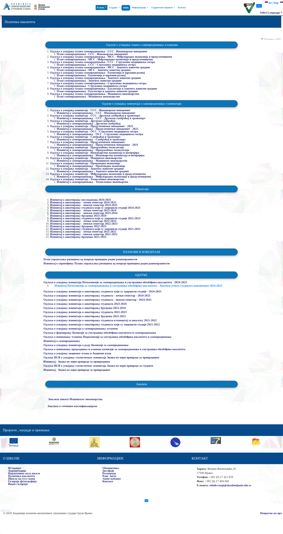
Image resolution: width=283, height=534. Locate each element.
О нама (101, 7)
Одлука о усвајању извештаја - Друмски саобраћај (82, 120)
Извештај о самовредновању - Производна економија (91, 165)
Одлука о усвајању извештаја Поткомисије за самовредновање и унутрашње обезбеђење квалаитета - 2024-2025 (115, 282)
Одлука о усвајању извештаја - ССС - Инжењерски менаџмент (90, 110)
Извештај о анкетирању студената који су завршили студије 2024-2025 (95, 207)
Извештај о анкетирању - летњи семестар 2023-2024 (83, 210)
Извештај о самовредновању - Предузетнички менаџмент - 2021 (97, 144)
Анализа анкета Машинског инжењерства (75, 399)
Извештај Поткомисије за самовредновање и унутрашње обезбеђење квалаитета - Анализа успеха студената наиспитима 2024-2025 (138, 285)
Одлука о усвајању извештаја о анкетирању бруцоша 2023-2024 (84, 307)
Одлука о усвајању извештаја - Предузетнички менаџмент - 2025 (91, 126)
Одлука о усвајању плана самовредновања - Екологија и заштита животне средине (103, 88)
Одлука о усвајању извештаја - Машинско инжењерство (86, 158)
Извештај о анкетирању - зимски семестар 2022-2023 (84, 223)
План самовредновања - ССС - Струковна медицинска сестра (96, 64)
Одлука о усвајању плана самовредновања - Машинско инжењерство (94, 93)
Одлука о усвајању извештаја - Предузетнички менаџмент (87, 142)
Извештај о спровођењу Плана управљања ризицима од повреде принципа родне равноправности (106, 263)
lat (270, 2)
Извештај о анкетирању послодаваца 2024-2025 (81, 199)
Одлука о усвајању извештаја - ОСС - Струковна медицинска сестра (94, 131)
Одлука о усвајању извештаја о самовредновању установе (80, 328)
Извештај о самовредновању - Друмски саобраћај (88, 123)
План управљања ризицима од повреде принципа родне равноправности (90, 259)
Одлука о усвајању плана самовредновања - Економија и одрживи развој (97, 72)
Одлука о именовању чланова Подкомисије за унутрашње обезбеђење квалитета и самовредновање (107, 336)
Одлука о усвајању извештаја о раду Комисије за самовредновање (85, 345)
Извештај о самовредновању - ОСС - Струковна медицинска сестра (100, 134)
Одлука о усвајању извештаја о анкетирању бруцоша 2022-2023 (84, 316)
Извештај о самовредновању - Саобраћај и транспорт (91, 139)
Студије (113, 7)
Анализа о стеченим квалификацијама (72, 406)
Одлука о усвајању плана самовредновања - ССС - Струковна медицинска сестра (102, 62)
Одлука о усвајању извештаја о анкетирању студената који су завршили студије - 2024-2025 (102, 291)
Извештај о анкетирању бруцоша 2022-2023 (78, 226)
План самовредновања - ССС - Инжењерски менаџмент (92, 54)
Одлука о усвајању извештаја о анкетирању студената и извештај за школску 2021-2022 (100, 320)
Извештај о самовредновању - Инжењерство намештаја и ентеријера (100, 155)
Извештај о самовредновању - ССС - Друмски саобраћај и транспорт (101, 118)
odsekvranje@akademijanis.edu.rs (230, 485)
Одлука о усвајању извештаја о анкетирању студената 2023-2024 (85, 303)
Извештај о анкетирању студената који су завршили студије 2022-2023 (95, 218)
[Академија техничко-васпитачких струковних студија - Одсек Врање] (16, 7)
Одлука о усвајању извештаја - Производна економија (85, 163)
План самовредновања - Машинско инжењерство (88, 96)
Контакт (182, 7)
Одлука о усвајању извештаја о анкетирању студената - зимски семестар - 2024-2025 (97, 299)
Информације (139, 7)
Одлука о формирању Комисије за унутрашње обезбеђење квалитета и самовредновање (99, 332)
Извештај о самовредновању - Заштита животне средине (93, 171)
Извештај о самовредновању (61, 340)
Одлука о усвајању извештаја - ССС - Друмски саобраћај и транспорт (95, 115)
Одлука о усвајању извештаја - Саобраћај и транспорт (85, 136)
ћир (277, 2)
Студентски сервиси (162, 7)
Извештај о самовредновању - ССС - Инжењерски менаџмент (96, 112)
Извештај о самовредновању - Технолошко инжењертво (92, 181)
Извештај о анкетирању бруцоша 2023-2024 (78, 215)
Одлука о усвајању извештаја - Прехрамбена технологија (87, 147)
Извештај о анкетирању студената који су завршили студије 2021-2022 (95, 228)
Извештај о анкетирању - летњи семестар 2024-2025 (83, 202)
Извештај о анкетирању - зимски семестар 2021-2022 (84, 234)
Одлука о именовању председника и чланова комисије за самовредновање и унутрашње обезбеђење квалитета (114, 349)
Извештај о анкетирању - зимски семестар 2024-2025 (84, 205)
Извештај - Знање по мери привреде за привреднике (76, 361)
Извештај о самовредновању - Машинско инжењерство (92, 160)
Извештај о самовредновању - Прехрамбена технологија (93, 150)
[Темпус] (13, 441)
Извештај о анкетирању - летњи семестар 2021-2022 (83, 231)
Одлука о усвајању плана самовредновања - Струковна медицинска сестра (98, 83)
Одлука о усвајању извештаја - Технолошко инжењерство (87, 179)
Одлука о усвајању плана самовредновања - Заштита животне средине (95, 77)
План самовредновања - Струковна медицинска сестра (92, 85)
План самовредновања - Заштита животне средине (89, 80)
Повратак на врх (271, 513)
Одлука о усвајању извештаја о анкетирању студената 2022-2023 (85, 312)
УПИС (126, 8)
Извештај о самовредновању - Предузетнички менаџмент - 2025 (97, 128)
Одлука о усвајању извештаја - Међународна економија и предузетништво (98, 173)
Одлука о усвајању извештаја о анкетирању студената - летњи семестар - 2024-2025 (97, 295)
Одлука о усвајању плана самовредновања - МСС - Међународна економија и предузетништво (111, 56)
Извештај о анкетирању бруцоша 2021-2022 (78, 236)
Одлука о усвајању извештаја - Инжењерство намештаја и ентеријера (94, 152)
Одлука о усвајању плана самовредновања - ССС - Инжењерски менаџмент (98, 51)
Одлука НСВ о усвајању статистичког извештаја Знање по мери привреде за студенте (98, 365)
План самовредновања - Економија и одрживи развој (91, 75)
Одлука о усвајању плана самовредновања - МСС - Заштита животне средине (100, 67)
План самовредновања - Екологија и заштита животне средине (97, 91)
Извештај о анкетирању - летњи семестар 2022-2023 (83, 220)
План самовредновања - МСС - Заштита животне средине (94, 70)
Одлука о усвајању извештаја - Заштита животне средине (87, 168)
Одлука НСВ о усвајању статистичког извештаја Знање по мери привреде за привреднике (101, 357)
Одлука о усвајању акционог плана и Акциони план (77, 353)
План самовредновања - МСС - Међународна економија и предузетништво (105, 59)
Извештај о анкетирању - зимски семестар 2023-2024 (84, 213)
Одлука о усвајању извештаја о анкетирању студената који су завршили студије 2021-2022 (102, 324)
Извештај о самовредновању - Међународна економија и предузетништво (104, 176)
